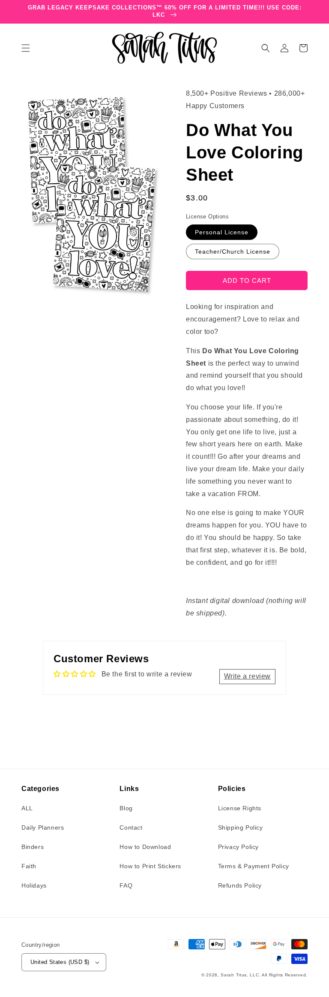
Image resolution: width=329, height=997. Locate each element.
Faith (28, 866)
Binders (32, 846)
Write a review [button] (247, 676)
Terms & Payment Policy (253, 866)
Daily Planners (42, 827)
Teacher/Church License (232, 251)
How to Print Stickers (150, 866)
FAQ (126, 885)
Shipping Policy (240, 827)
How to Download (145, 846)
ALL (27, 808)
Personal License (221, 232)
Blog (126, 808)
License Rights (239, 808)
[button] (25, 48)
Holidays (34, 885)
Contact (131, 827)
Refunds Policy (240, 885)
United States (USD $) (59, 962)
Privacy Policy (238, 846)
